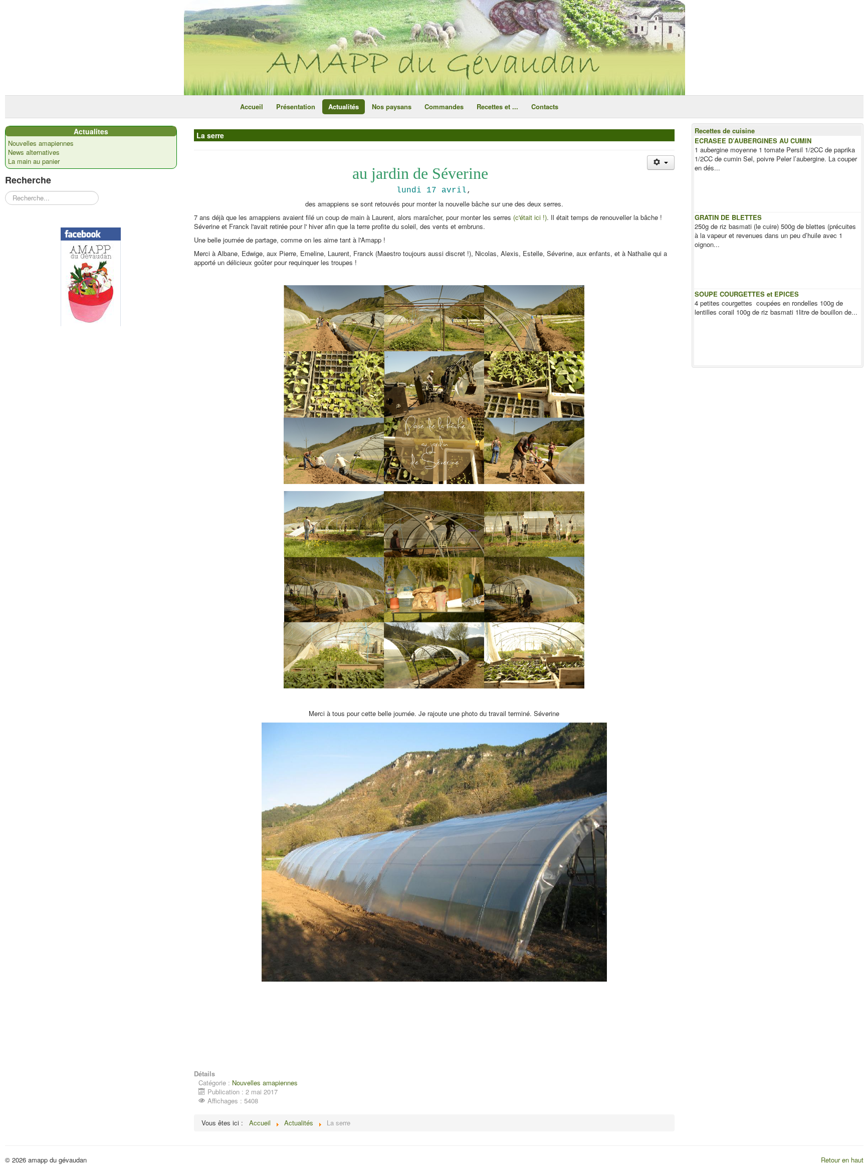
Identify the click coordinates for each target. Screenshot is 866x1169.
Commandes (444, 106)
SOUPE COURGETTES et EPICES (747, 294)
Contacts (544, 106)
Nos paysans (391, 106)
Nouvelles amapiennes (41, 143)
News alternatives (34, 152)
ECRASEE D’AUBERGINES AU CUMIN (753, 140)
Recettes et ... (497, 106)
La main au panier (34, 161)
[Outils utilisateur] (661, 162)
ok (471, 12)
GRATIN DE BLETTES (728, 217)
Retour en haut (842, 1159)
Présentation (295, 106)
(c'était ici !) (530, 217)
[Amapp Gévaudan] (91, 276)
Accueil (251, 106)
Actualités (343, 106)
